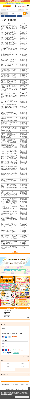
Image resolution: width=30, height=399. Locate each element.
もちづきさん (7, 15)
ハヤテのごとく (7, 310)
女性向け (27, 9)
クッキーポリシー (25, 386)
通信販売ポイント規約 (24, 384)
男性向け (21, 9)
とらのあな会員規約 (15, 384)
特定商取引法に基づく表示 (9, 389)
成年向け (8, 9)
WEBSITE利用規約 (6, 384)
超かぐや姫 (19, 15)
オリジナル (14, 15)
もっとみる (26, 317)
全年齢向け (3, 9)
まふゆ (2, 15)
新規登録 (19, 6)
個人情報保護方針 (16, 386)
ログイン (24, 6)
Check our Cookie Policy (8, 397)
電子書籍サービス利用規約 (7, 386)
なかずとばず (7, 312)
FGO (5, 313)
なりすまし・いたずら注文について (21, 389)
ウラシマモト (7, 315)
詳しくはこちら (26, 356)
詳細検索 (27, 13)
